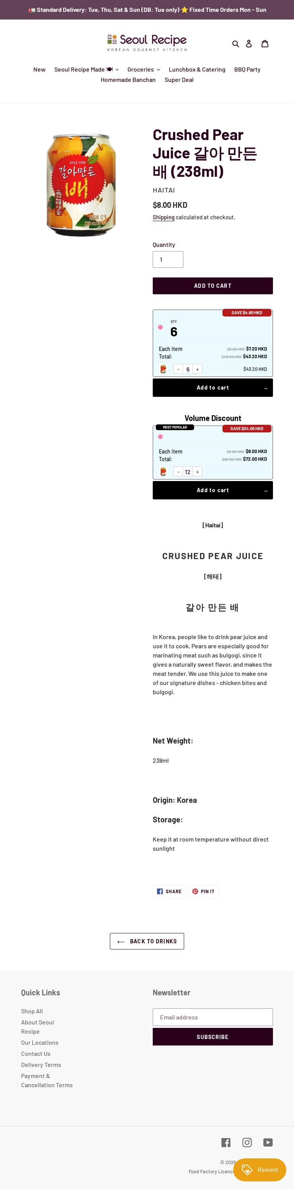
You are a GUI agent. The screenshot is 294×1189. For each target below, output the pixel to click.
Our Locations (40, 1042)
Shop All (32, 1010)
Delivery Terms (41, 1064)
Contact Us (36, 1053)
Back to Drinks (153, 941)
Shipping (164, 217)
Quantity (164, 244)
